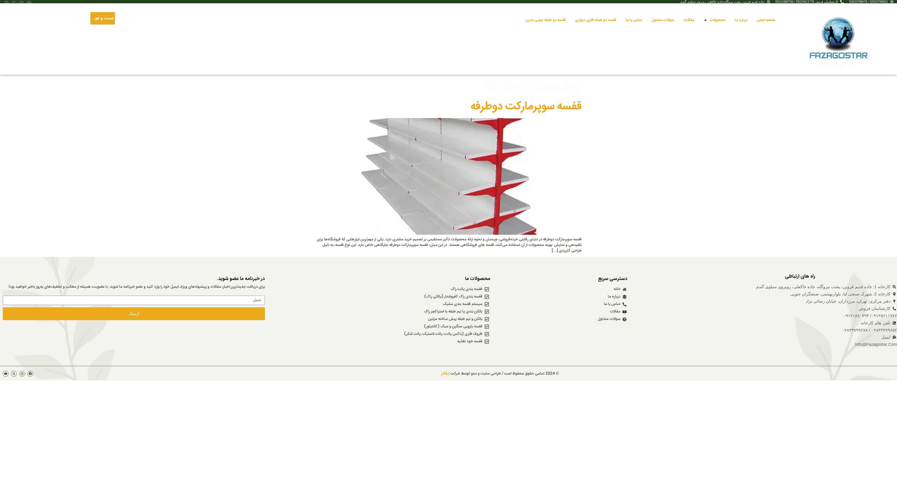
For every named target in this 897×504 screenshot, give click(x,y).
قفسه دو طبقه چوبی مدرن (545, 20)
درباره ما (741, 20)
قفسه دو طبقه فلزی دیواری (595, 20)
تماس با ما (634, 20)
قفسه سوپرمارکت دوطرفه (526, 107)
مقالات (688, 20)
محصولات (717, 20)
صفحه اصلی (766, 20)
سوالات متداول (662, 20)
